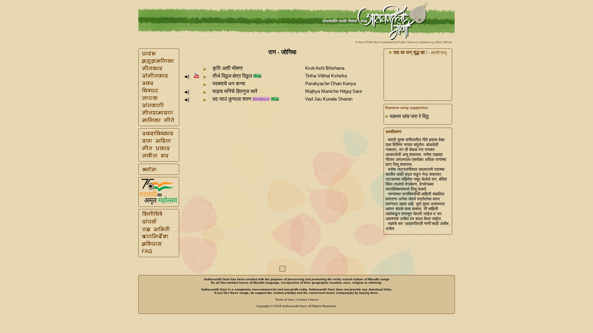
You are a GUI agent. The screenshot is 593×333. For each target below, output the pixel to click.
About (314, 299)
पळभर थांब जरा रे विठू (409, 116)
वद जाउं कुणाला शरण (231, 99)
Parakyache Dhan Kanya (330, 83)
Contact (301, 299)
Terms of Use (284, 299)
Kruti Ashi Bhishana (324, 68)
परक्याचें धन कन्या (228, 84)
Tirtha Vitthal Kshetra (326, 75)
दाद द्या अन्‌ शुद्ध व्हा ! (409, 52)
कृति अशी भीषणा (227, 68)
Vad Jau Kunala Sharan (328, 98)
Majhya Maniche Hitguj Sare (333, 91)
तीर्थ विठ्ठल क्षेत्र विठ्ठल (232, 76)
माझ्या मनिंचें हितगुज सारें (234, 91)
